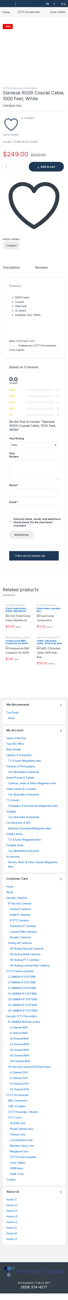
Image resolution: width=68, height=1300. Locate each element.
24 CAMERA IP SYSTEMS (22, 999)
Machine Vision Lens (22, 1145)
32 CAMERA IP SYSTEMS (22, 1004)
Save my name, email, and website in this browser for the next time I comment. (37, 522)
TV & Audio (13, 800)
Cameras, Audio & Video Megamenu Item (32, 783)
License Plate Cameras (23, 931)
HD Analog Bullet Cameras (25, 954)
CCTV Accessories (29, 11)
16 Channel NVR (19, 1038)
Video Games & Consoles (21, 788)
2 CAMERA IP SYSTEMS (22, 976)
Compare (29, 117)
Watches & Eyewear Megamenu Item (29, 828)
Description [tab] (11, 267)
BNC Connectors (13, 637)
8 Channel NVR (19, 1032)
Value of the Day (16, 738)
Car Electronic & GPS (18, 822)
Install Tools (17, 1173)
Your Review (13, 455)
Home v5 (11, 1227)
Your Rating (16, 438)
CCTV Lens (15, 1117)
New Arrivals (13, 749)
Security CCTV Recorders (21, 1016)
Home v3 (11, 1210)
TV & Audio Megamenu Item (24, 760)
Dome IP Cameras (20, 909)
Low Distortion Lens (21, 1140)
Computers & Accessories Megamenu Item (33, 805)
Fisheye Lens (17, 1134)
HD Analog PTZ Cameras (24, 959)
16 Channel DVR (19, 1083)
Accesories (13, 856)
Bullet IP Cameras (20, 914)
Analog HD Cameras (20, 942)
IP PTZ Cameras (19, 920)
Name (14, 485)
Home (6, 11)
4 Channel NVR (19, 1027)
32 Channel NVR (19, 1049)
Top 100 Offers (15, 743)
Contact (10, 1179)
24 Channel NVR (19, 1044)
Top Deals (12, 712)
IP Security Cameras (20, 903)
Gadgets (11, 811)
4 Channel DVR (19, 1072)
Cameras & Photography (20, 766)
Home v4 (11, 1222)
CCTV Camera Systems (20, 971)
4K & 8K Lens (18, 1123)
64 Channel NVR (19, 1055)
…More (10, 718)
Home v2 (11, 1205)
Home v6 (11, 1233)
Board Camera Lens (21, 1128)
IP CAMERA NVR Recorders (24, 1021)
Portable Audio (15, 845)
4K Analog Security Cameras (26, 948)
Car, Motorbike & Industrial (23, 771)
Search (48, 3)
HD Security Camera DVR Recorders (29, 1066)
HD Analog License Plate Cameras (30, 965)
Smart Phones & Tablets (20, 777)
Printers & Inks (14, 834)
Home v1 (11, 1199)
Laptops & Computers (19, 755)
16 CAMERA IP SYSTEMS (22, 993)
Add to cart (48, 166)
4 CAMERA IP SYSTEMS (22, 982)
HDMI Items (16, 1168)
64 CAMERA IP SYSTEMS (23, 1010)
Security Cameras (16, 897)
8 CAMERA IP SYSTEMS (22, 988)
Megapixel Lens (19, 1151)
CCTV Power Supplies (23, 1157)
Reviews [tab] (41, 267)
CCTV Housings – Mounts (23, 1111)
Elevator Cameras (20, 937)
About (9, 892)
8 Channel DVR (19, 1078)
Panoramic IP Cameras (23, 926)
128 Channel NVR (20, 1061)
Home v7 (11, 1239)
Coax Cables (57, 11)
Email (13, 502)
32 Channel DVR (19, 1089)
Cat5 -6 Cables (44, 637)
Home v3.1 (12, 1216)
